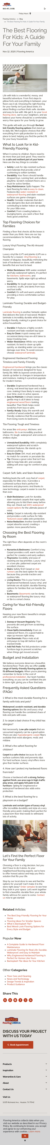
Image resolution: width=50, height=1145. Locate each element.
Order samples (27, 887)
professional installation (14, 677)
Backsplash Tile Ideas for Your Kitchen (26, 961)
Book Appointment (19, 1045)
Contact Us (8, 1089)
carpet (41, 478)
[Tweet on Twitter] (25, 1000)
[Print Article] (10, 1000)
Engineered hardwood (14, 367)
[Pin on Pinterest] (15, 1000)
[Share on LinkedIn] (31, 1000)
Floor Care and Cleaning (19, 976)
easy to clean (36, 189)
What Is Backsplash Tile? (19, 924)
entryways (22, 429)
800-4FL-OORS (9, 9)
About (6, 1083)
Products (7, 1064)
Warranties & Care (12, 1076)
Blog (21, 19)
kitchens (14, 275)
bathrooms (25, 275)
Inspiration (8, 1070)
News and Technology (18, 979)
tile (16, 432)
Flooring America (9, 19)
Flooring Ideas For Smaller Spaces (24, 921)
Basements (24, 593)
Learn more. (34, 1131)
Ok (25, 1136)
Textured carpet (15, 519)
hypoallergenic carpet (29, 735)
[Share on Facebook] (20, 1000)
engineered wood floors (19, 402)
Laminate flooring (11, 312)
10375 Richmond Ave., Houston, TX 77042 (18, 1102)
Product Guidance (16, 984)
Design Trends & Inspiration (20, 981)
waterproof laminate (25, 353)
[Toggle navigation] (45, 8)
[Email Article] (5, 1000)
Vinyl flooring (30, 257)
